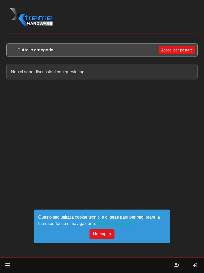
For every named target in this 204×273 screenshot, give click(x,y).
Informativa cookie (115, 223)
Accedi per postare (177, 50)
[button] (7, 265)
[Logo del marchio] (30, 16)
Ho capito (102, 234)
